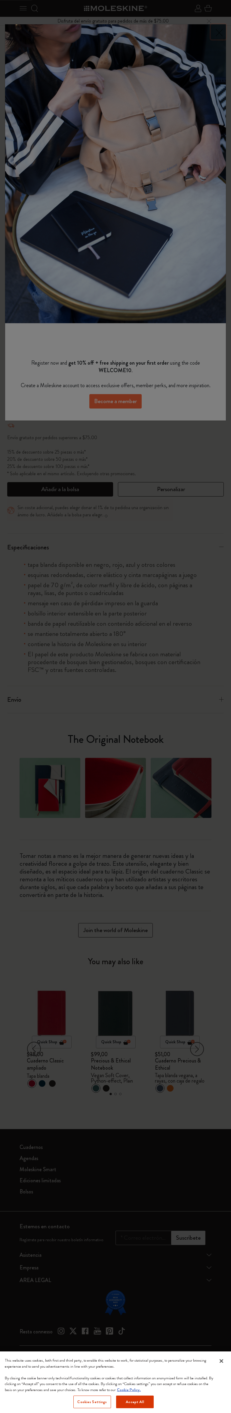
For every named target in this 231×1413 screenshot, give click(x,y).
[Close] (221, 1361)
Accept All (135, 1402)
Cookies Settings (92, 1402)
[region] (115, 1382)
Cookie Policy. (129, 1390)
